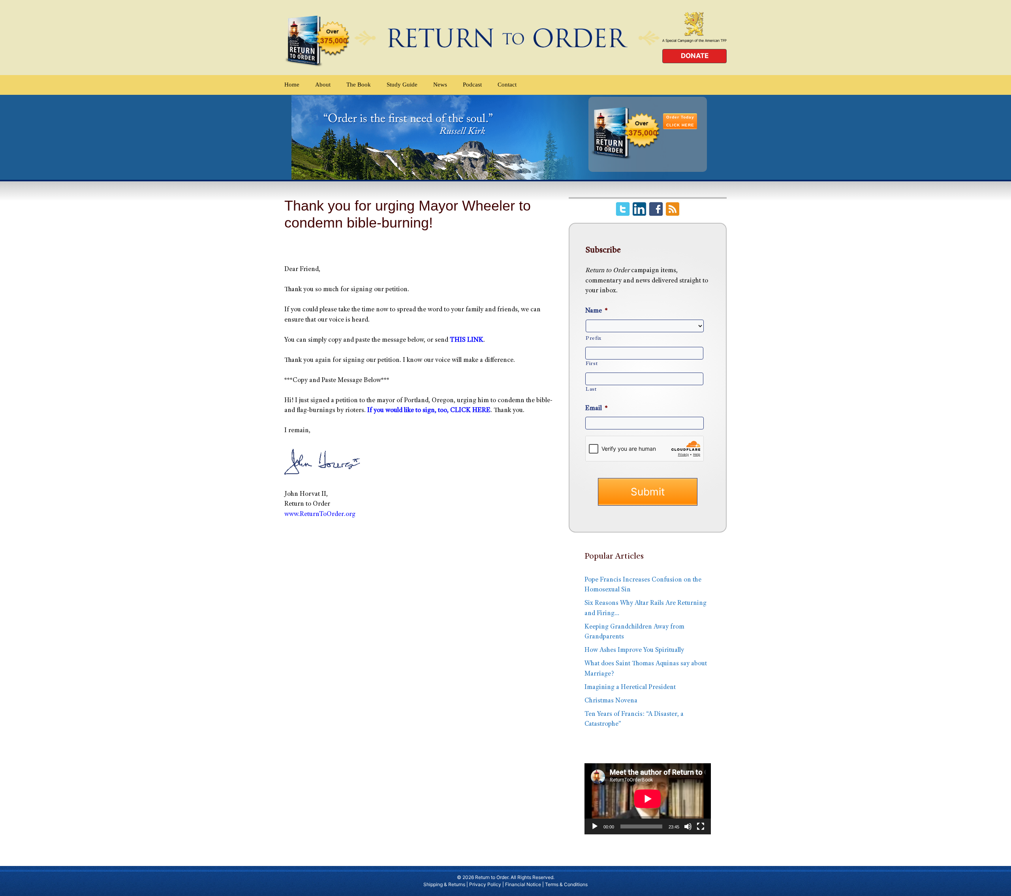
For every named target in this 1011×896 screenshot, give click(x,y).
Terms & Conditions (566, 884)
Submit (648, 492)
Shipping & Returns (444, 884)
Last (591, 389)
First (592, 364)
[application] (647, 798)
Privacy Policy (485, 884)
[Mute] (688, 826)
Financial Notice (523, 884)
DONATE (694, 56)
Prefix (593, 338)
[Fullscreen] (701, 826)
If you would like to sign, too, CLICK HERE (428, 410)
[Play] (595, 826)
